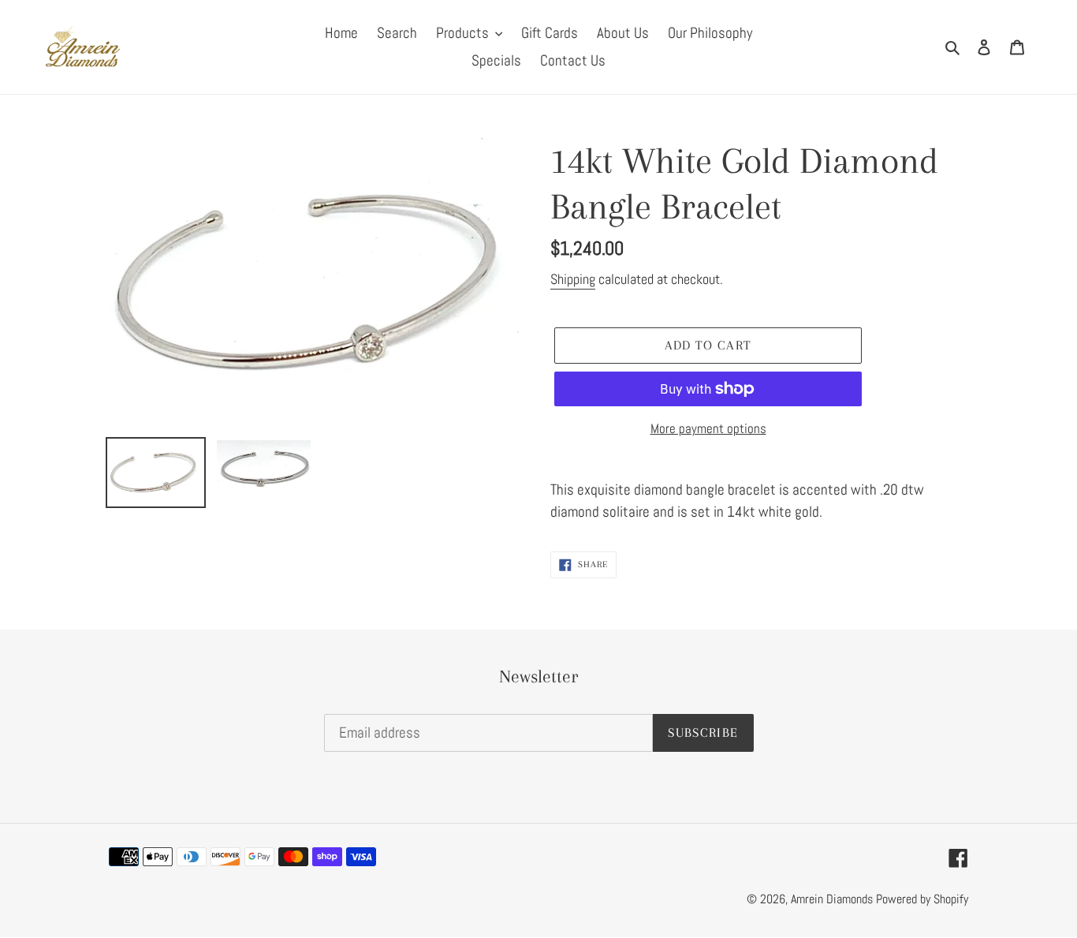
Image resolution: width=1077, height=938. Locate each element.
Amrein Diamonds (832, 899)
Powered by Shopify (922, 899)
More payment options (708, 428)
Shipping (572, 279)
